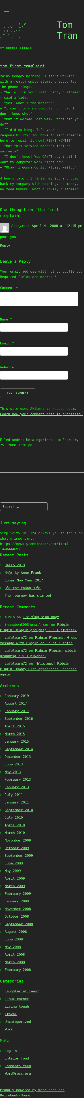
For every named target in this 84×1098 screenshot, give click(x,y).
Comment (9, 288)
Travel (11, 1014)
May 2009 (13, 871)
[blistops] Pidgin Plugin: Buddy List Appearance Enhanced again (38, 669)
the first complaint (22, 66)
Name (6, 319)
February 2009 (18, 894)
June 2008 (14, 939)
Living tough (17, 1006)
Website (7, 367)
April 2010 (15, 825)
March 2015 (15, 734)
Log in (11, 1051)
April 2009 (15, 878)
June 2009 (14, 863)
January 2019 (17, 696)
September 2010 (19, 810)
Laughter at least (22, 991)
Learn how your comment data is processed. (41, 414)
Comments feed (18, 1066)
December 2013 (18, 757)
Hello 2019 (15, 565)
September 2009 (19, 856)
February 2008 (18, 970)
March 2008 (15, 962)
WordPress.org (18, 1074)
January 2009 (17, 901)
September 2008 (19, 924)
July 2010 (14, 818)
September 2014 (19, 749)
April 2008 (15, 955)
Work (9, 1029)
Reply (5, 246)
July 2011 (14, 795)
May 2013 (13, 772)
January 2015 (17, 741)
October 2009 (17, 848)
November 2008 (18, 909)
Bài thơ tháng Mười (23, 588)
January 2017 (17, 711)
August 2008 (16, 932)
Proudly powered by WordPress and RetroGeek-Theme (32, 1092)
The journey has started (28, 596)
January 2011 (17, 802)
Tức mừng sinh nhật (41, 617)
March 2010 (15, 833)
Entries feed (17, 1058)
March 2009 (15, 886)
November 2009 (18, 840)
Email (7, 343)
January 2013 (17, 787)
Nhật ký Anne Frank (23, 573)
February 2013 (18, 780)
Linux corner (17, 999)
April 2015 (15, 726)
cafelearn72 (16, 638)
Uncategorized (39, 440)
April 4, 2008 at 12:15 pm (57, 226)
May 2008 (13, 947)
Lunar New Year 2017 (24, 580)
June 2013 (14, 764)
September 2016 (19, 719)
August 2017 (16, 703)
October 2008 (17, 916)
